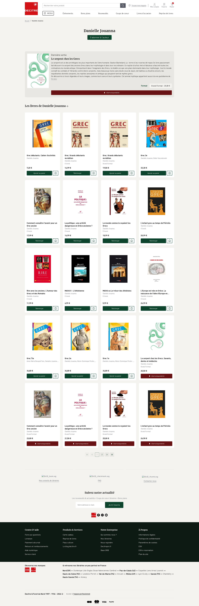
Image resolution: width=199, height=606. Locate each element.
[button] (111, 69)
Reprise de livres (69, 538)
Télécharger (77, 173)
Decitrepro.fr (106, 546)
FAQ (99, 480)
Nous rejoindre (107, 542)
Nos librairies (106, 538)
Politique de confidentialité (149, 538)
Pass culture (68, 542)
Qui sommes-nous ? (109, 535)
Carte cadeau (68, 535)
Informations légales (147, 535)
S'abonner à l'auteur (99, 37)
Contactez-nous (150, 481)
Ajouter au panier (39, 173)
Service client (30, 554)
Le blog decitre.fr (70, 546)
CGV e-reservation (146, 550)
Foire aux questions (33, 535)
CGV (140, 546)
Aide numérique (31, 550)
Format (144, 86)
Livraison (28, 538)
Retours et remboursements (36, 546)
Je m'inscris (114, 505)
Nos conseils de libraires (49, 480)
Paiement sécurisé (32, 542)
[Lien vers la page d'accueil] (31, 8)
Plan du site (143, 554)
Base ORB (105, 550)
